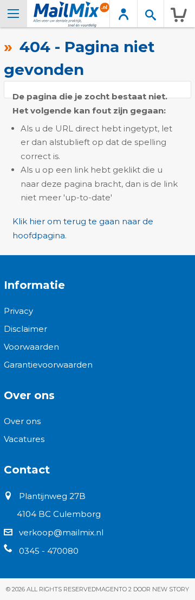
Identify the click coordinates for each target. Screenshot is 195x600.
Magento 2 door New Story (142, 589)
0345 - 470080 (49, 551)
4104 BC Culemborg (59, 514)
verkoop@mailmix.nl (61, 532)
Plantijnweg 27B (52, 496)
